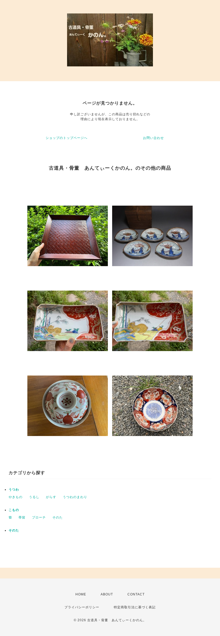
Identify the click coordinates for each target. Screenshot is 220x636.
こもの (14, 510)
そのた (57, 517)
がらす (51, 497)
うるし (34, 497)
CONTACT (136, 594)
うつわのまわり (75, 497)
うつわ (14, 489)
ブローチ (39, 517)
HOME (80, 594)
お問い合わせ (153, 138)
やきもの (16, 497)
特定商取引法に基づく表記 (135, 607)
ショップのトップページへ (66, 138)
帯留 (22, 517)
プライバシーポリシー (81, 607)
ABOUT (107, 594)
